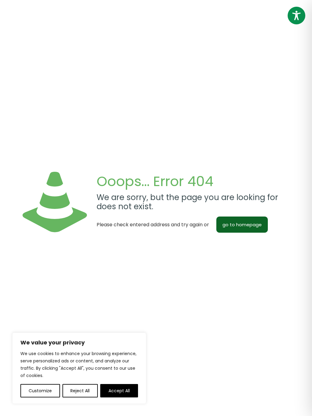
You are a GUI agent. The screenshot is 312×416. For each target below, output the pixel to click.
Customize (40, 391)
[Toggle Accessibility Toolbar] (296, 15)
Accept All (119, 391)
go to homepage (242, 224)
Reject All (80, 391)
